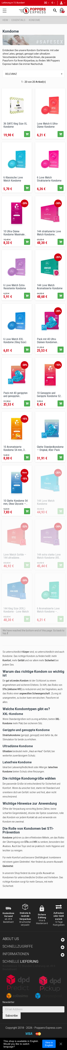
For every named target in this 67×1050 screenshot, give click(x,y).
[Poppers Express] (33, 11)
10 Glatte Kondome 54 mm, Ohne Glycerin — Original (15, 502)
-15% (58, 365)
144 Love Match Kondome (45, 502)
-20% (24, 203)
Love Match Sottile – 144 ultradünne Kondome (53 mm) (14, 556)
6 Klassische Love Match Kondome (13, 179)
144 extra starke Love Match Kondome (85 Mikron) (49, 556)
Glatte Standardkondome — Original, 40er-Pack (50, 448)
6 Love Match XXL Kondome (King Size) (14, 340)
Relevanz (34, 74)
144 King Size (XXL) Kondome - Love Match (16, 610)
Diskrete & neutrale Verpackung (25, 916)
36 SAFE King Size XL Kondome (15, 125)
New (24, 472)
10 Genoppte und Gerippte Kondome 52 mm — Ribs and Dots (49, 394)
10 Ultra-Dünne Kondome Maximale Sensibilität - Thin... (14, 233)
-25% (58, 257)
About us (11, 939)
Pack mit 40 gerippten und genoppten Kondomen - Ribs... (15, 394)
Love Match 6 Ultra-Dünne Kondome (47, 125)
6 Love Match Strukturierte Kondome (49, 179)
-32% (24, 526)
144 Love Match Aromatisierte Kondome (50, 287)
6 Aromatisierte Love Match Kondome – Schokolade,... (48, 610)
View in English (49, 1044)
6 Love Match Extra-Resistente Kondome (14, 287)
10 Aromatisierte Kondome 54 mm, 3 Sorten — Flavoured (14, 448)
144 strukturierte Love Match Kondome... (49, 233)
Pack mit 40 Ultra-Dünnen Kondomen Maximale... (47, 340)
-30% (58, 203)
